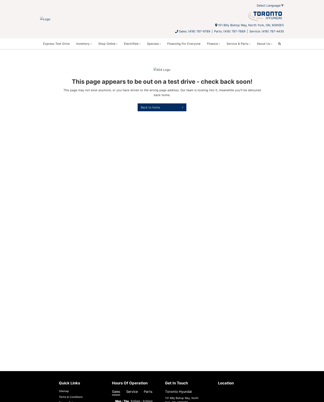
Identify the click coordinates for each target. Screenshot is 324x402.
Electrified (131, 44)
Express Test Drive (56, 44)
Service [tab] (132, 392)
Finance (212, 44)
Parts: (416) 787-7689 (229, 31)
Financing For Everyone (183, 44)
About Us (263, 44)
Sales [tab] (116, 392)
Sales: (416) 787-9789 (194, 31)
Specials (153, 44)
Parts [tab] (148, 392)
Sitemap (64, 391)
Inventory (83, 44)
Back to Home (150, 107)
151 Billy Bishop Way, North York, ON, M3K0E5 (251, 25)
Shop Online (106, 44)
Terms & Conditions (70, 396)
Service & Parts (237, 44)
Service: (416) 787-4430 (266, 31)
